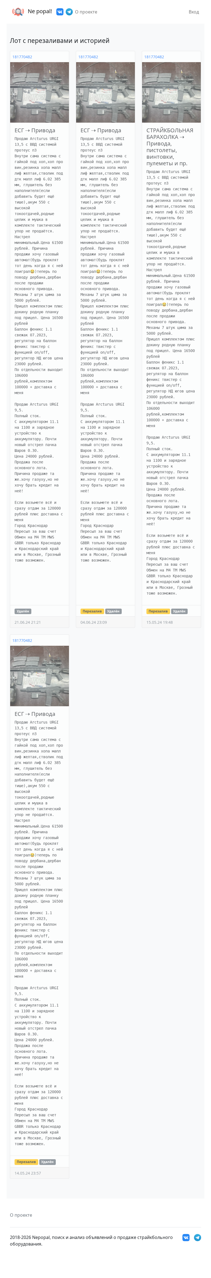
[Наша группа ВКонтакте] (59, 12)
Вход (194, 12)
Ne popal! (39, 11)
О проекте (86, 12)
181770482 (22, 56)
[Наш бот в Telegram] (69, 12)
